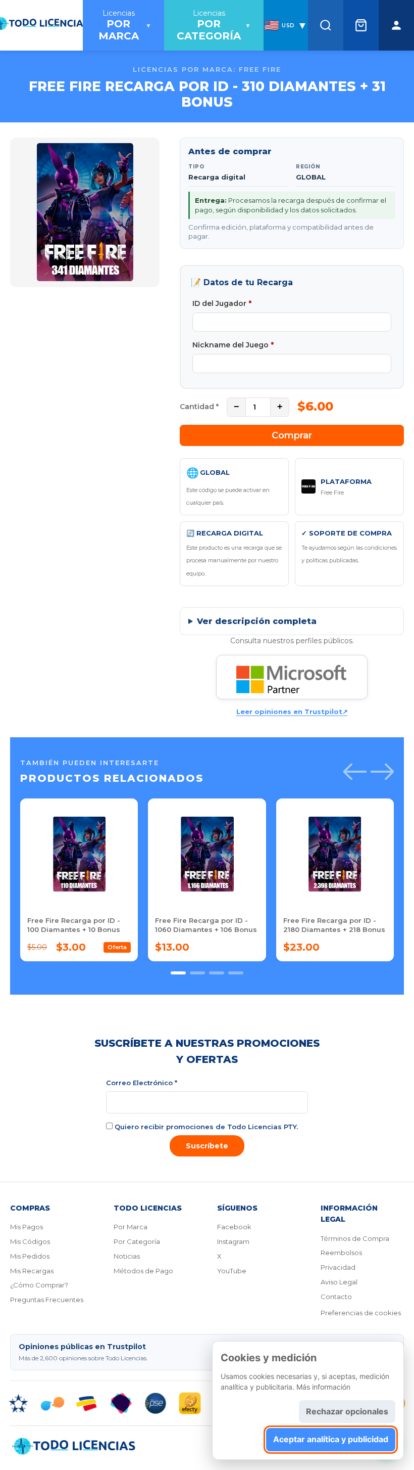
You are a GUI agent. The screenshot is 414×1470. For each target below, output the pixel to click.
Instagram (233, 1241)
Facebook (234, 1227)
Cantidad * (199, 406)
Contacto (336, 1297)
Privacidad (338, 1267)
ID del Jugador (221, 303)
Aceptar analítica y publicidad (330, 1439)
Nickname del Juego (233, 344)
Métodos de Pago (143, 1271)
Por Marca (130, 1227)
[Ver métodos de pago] (207, 1403)
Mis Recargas (32, 1271)
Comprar (292, 435)
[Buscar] (325, 25)
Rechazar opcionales (347, 1411)
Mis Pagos (26, 1227)
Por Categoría (137, 1241)
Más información (323, 1387)
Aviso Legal (339, 1282)
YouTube (231, 1271)
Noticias (127, 1256)
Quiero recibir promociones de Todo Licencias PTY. (205, 1127)
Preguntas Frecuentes (46, 1300)
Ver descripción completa (257, 621)
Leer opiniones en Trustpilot (292, 711)
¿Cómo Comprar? (39, 1285)
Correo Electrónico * (141, 1083)
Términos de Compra (355, 1238)
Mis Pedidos (29, 1256)
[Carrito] (361, 25)
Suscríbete (207, 1145)
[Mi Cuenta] (396, 25)
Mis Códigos (30, 1241)
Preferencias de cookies (361, 1313)
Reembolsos (341, 1253)
